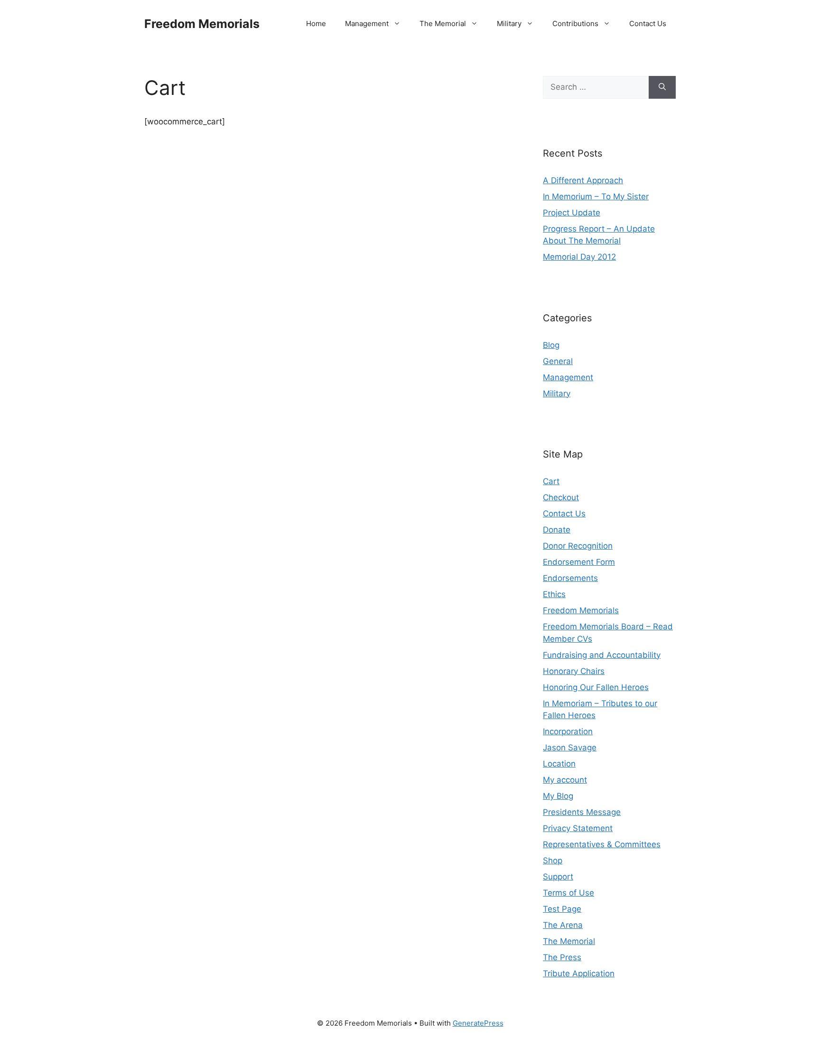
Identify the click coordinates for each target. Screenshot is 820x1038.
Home (316, 23)
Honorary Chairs (574, 671)
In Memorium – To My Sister (596, 196)
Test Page (562, 909)
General (558, 361)
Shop (552, 860)
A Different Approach (583, 180)
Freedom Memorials (202, 24)
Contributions (575, 23)
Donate (556, 529)
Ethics (554, 594)
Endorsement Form (579, 562)
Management (367, 23)
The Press (562, 957)
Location (559, 763)
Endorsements (570, 578)
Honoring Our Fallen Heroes (596, 687)
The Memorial (442, 23)
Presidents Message (582, 812)
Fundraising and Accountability (602, 655)
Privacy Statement (578, 828)
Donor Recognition (578, 546)
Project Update (571, 212)
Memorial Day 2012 (579, 257)
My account (565, 780)
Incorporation (568, 731)
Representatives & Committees (602, 844)
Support (558, 876)
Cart (551, 481)
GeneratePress (478, 1023)
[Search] (662, 87)
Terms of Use (568, 893)
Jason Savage (569, 747)
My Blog (558, 796)
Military (509, 23)
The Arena (563, 925)
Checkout (561, 497)
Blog (551, 345)
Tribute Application (579, 973)
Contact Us (647, 23)
